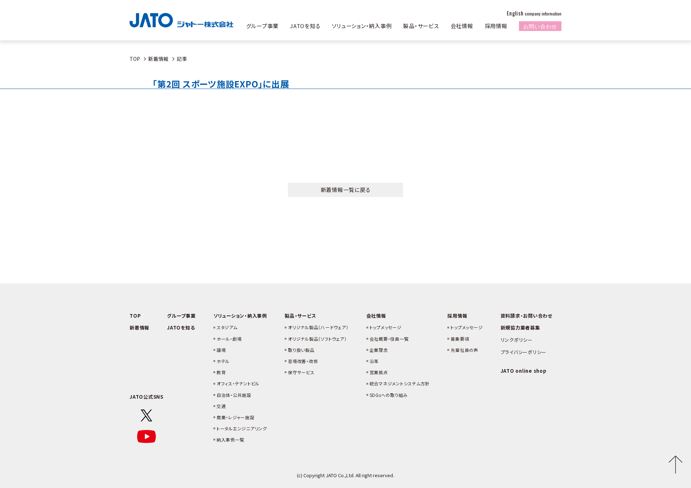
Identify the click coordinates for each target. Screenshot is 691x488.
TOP (135, 58)
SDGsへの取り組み (389, 395)
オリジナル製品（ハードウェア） (318, 327)
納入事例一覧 (230, 439)
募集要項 (460, 339)
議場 (221, 350)
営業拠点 (379, 372)
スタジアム (227, 327)
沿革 (374, 361)
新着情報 (158, 58)
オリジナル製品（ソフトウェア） (317, 339)
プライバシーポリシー (524, 352)
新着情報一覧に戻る (346, 189)
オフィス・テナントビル (238, 383)
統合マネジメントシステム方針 (400, 383)
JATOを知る (305, 26)
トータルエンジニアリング (242, 428)
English (534, 13)
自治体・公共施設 (234, 395)
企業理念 (379, 350)
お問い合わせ (540, 26)
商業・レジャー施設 (235, 417)
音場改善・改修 (303, 361)
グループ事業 (262, 26)
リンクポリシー (517, 339)
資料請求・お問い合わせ (526, 315)
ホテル (223, 361)
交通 (221, 406)
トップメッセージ (386, 327)
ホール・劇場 (229, 339)
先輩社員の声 (464, 350)
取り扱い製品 (301, 350)
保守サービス (301, 372)
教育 (221, 372)
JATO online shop (524, 370)
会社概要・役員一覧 (389, 339)
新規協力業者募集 (520, 327)
